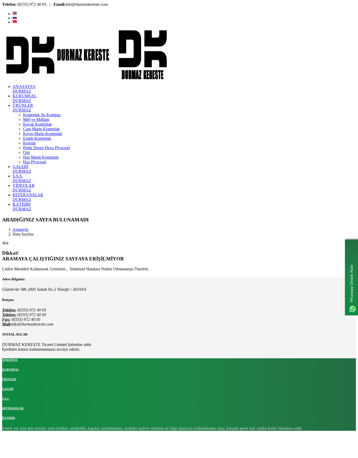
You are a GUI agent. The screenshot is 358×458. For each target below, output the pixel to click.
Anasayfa (20, 229)
